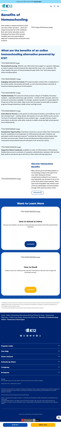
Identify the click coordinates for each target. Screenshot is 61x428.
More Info (15, 425)
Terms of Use (22, 414)
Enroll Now (43, 425)
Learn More (30, 244)
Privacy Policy (28, 414)
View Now (36, 192)
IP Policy (40, 414)
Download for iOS (5, 383)
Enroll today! (37, 1)
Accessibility (35, 414)
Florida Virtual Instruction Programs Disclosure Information (15, 394)
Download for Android (15, 383)
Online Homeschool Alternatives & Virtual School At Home (25, 315)
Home (3, 315)
